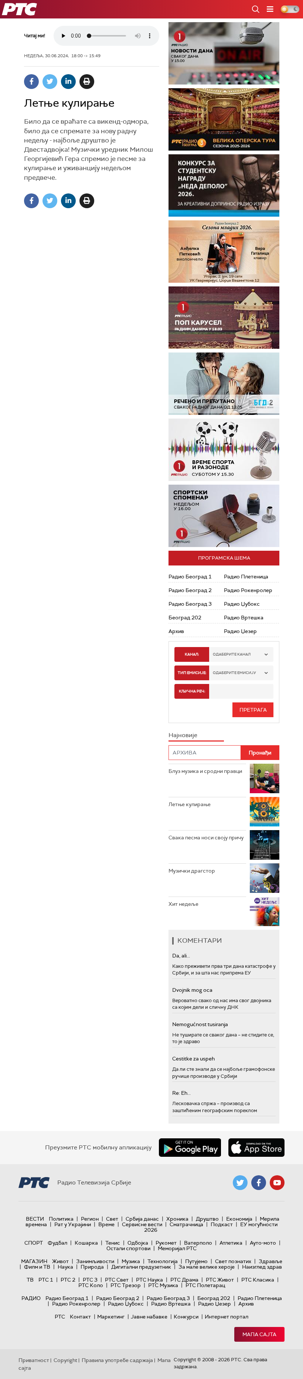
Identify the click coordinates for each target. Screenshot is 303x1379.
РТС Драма (184, 1279)
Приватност (33, 1360)
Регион (90, 1218)
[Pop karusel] (223, 317)
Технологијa (162, 1261)
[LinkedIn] (68, 81)
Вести (35, 1218)
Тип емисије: (192, 672)
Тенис (112, 1242)
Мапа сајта (259, 1334)
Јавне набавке (149, 1316)
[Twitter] (49, 81)
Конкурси (186, 1316)
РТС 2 (68, 1279)
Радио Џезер (240, 631)
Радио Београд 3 (190, 604)
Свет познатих (233, 1261)
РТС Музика (163, 1285)
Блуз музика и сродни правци (205, 771)
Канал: (192, 654)
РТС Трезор (125, 1285)
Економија (239, 1218)
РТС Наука (149, 1279)
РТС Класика (257, 1279)
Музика (131, 1261)
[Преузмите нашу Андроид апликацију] (190, 1147)
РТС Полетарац (205, 1285)
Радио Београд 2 (190, 590)
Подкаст (222, 1224)
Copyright (65, 1360)
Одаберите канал (232, 654)
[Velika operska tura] (223, 119)
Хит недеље (183, 904)
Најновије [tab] (182, 735)
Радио (31, 1298)
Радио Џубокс (242, 604)
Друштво (207, 1218)
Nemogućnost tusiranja (200, 1024)
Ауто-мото (263, 1242)
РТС (60, 1316)
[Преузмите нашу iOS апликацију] (256, 1147)
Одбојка (137, 1242)
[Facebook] (31, 81)
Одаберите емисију (234, 672)
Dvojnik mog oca (192, 990)
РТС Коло (90, 1285)
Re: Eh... (181, 1093)
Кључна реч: (192, 691)
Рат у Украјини (72, 1224)
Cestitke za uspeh (193, 1058)
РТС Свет (117, 1279)
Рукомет (166, 1242)
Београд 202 (184, 617)
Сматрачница (186, 1224)
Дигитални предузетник (141, 1266)
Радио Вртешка (243, 617)
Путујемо (196, 1261)
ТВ (30, 1279)
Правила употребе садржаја (117, 1360)
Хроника (177, 1218)
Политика (61, 1218)
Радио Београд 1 (190, 576)
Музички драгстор (191, 870)
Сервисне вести (142, 1224)
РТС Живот (220, 1279)
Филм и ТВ (37, 1266)
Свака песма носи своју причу (206, 837)
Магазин (34, 1261)
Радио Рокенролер (248, 590)
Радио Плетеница (246, 576)
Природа (92, 1266)
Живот (60, 1261)
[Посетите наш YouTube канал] (277, 1182)
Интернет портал (226, 1316)
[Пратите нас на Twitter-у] (240, 1182)
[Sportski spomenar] (223, 516)
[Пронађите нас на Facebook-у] (258, 1182)
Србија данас (142, 1218)
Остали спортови (128, 1248)
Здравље (270, 1261)
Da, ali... (181, 955)
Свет (112, 1218)
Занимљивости (95, 1261)
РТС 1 (45, 1279)
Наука (65, 1266)
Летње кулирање (189, 804)
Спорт (33, 1242)
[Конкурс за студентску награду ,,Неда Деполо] (223, 185)
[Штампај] (86, 81)
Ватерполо (198, 1242)
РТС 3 (90, 1279)
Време (106, 1224)
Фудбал (57, 1242)
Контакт (80, 1316)
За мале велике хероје (206, 1266)
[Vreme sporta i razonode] (223, 450)
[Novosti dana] (223, 53)
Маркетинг (111, 1316)
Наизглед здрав (262, 1266)
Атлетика (230, 1242)
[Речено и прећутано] (223, 384)
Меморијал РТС (177, 1248)
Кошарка (86, 1242)
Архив (176, 631)
